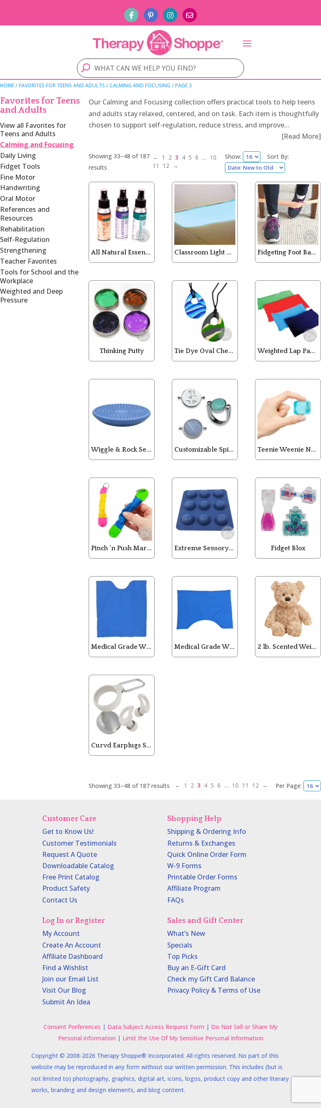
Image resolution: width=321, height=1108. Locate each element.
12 (166, 166)
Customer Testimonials (79, 843)
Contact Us (59, 900)
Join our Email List (70, 978)
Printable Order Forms (202, 877)
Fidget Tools (20, 166)
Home (7, 85)
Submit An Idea (66, 1001)
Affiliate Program (194, 888)
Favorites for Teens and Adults (62, 85)
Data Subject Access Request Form (155, 1027)
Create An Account (71, 945)
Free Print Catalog (70, 877)
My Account (61, 933)
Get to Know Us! (68, 831)
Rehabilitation (22, 229)
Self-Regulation (25, 239)
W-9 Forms (184, 865)
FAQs (175, 900)
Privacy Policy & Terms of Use (213, 990)
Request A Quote (69, 854)
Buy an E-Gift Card (196, 967)
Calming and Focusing (140, 85)
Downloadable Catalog (78, 865)
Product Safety (66, 888)
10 (213, 157)
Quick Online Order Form (207, 854)
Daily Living (18, 155)
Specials (179, 945)
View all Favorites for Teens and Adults (33, 130)
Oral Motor (17, 198)
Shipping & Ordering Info (206, 831)
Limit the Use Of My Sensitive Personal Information (192, 1038)
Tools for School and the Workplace (39, 276)
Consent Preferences (72, 1027)
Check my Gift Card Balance (211, 978)
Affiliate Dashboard (72, 956)
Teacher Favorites (28, 261)
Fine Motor (17, 177)
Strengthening (23, 250)
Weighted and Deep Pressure (31, 296)
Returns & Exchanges (201, 843)
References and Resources (25, 214)
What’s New (186, 933)
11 (156, 166)
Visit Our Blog (64, 990)
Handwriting (20, 187)
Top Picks (182, 956)
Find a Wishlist (65, 967)
